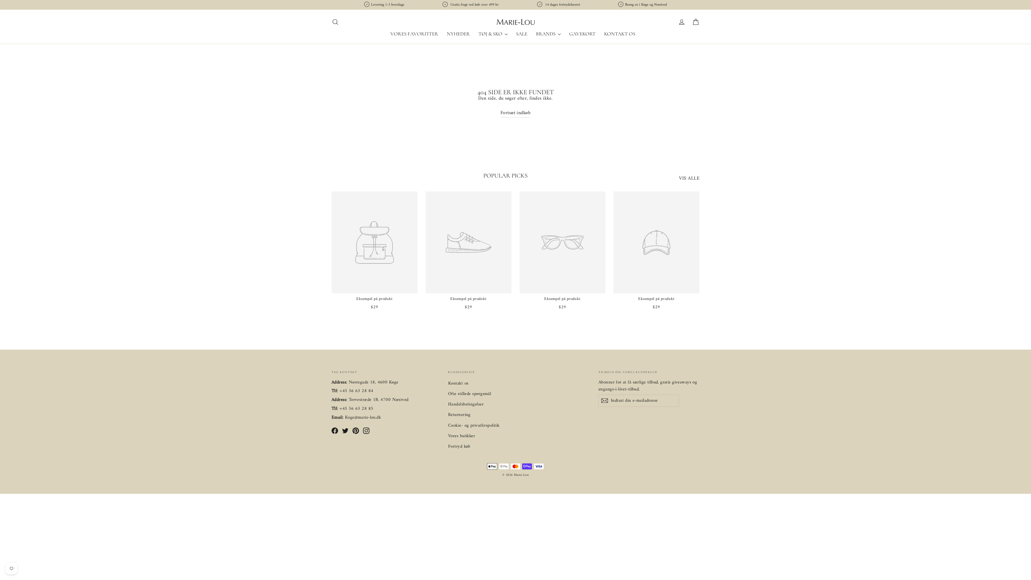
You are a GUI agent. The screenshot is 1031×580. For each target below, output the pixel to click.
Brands (546, 34)
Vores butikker (461, 436)
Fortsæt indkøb (515, 113)
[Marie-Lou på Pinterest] (356, 430)
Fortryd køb (459, 447)
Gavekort (582, 34)
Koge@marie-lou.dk (363, 418)
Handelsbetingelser (466, 404)
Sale (521, 34)
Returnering (459, 415)
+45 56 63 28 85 (356, 409)
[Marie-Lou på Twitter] (345, 430)
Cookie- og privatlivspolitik (474, 426)
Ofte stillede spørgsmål (469, 394)
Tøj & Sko (490, 34)
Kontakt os (619, 34)
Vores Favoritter (414, 34)
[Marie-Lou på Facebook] (335, 430)
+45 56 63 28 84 (356, 391)
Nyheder (458, 34)
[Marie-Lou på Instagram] (366, 430)
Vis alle (689, 178)
